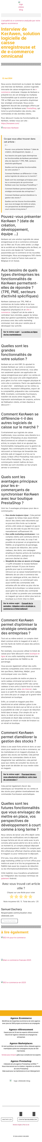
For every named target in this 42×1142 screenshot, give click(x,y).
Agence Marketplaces (21, 1043)
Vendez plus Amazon (9, 1055)
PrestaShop (31, 108)
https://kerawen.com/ (10, 123)
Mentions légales (17, 1124)
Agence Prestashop (21, 1061)
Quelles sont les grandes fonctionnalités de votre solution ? (20, 168)
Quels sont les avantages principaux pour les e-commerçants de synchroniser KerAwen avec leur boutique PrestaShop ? (21, 182)
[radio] (12, 896)
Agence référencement (21, 1029)
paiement (5, 878)
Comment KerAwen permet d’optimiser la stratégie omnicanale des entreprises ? (21, 190)
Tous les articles (9, 921)
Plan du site (26, 1124)
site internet (27, 689)
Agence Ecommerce (21, 1018)
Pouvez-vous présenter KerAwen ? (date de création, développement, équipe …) (22, 150)
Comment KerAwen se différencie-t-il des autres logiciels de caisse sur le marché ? (21, 175)
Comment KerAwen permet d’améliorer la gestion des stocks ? (21, 196)
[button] (21, 15)
